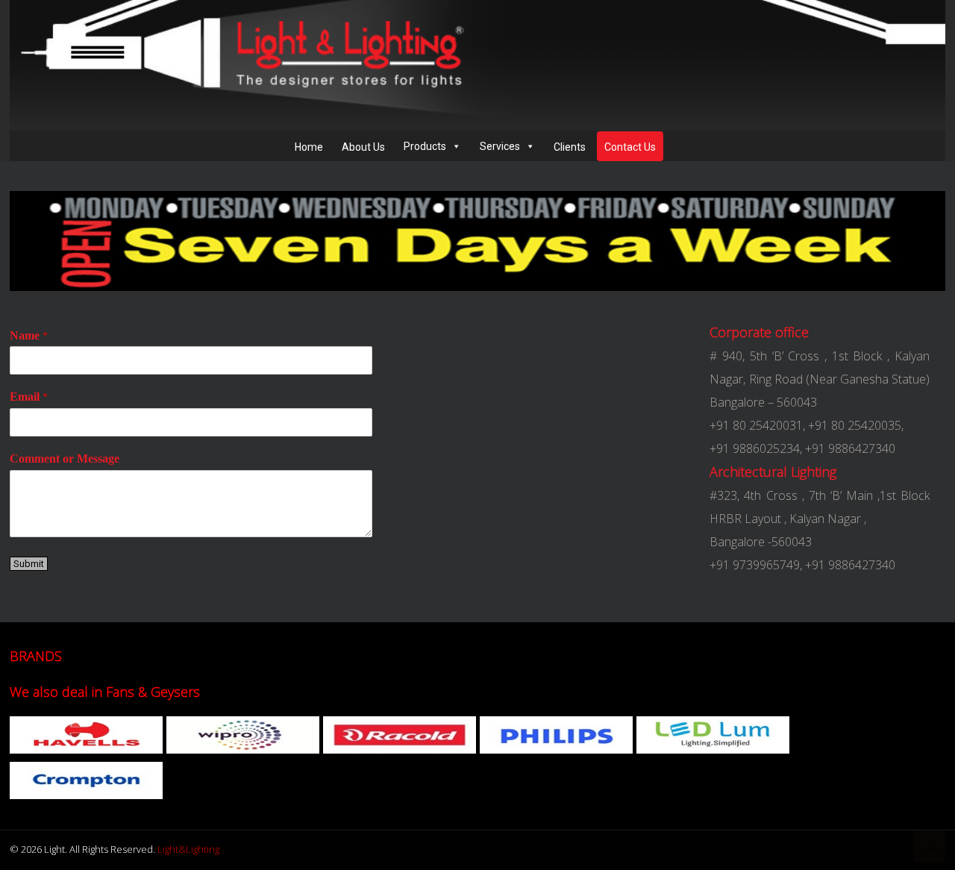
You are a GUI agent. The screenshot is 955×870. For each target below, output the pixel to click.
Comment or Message (64, 458)
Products (425, 146)
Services (500, 146)
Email (29, 396)
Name (29, 335)
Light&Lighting (188, 849)
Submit (28, 563)
